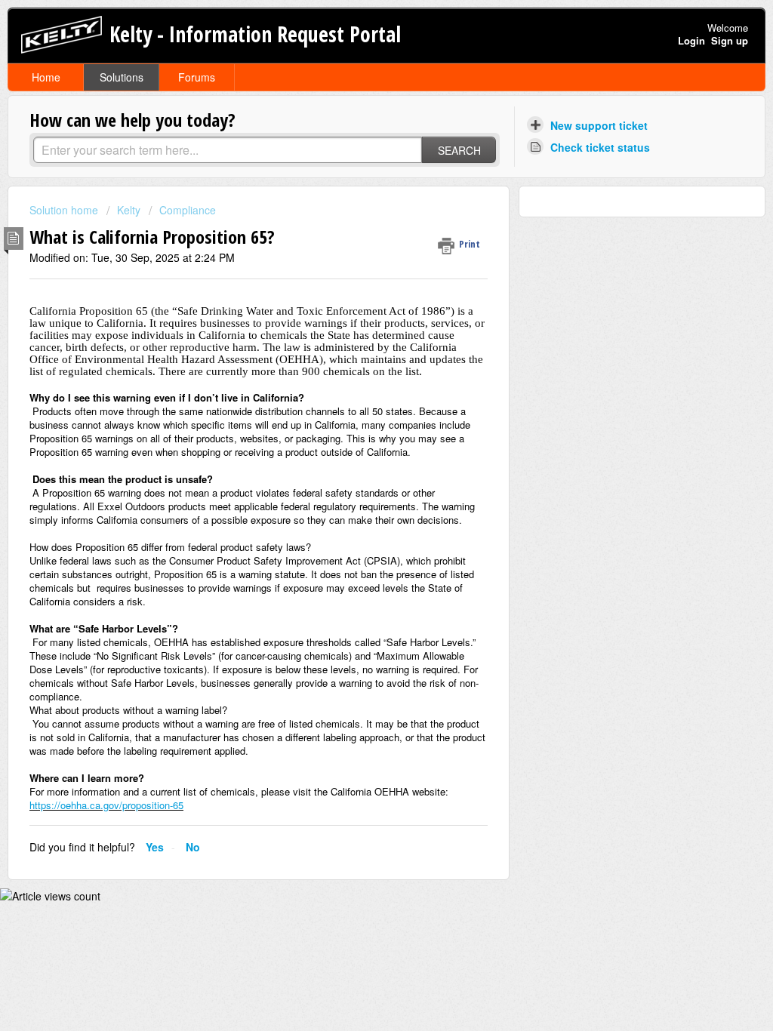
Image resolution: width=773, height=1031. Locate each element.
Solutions (121, 77)
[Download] (358, 321)
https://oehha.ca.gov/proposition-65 (106, 805)
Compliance (187, 209)
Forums (196, 77)
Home (46, 77)
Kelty (128, 209)
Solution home (65, 209)
